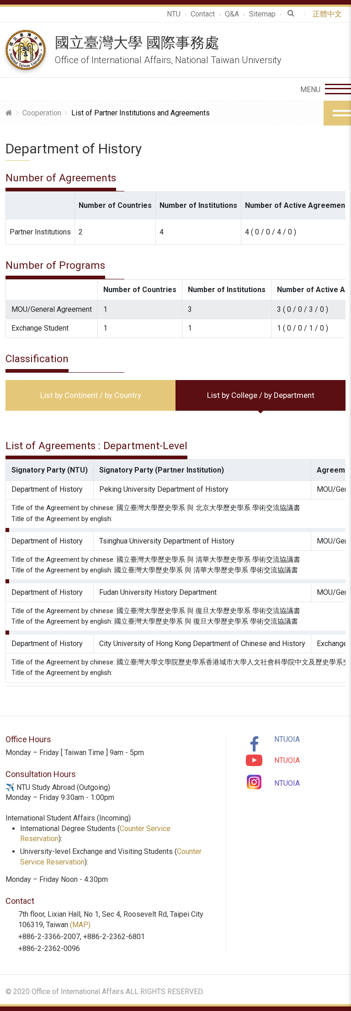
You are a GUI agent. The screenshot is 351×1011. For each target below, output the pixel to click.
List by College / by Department (260, 395)
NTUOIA (287, 739)
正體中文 (329, 14)
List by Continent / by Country (90, 395)
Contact (203, 14)
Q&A (232, 14)
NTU (174, 14)
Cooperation (41, 113)
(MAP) (80, 924)
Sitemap (262, 14)
